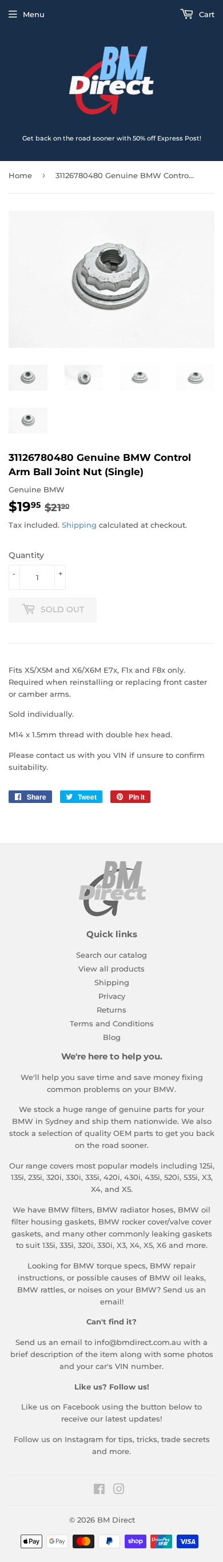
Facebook (81, 1406)
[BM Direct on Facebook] (99, 1490)
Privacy (111, 996)
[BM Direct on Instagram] (119, 1490)
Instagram (84, 1439)
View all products (111, 968)
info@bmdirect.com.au (137, 1342)
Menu (34, 14)
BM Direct (116, 1519)
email (111, 1301)
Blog (112, 1037)
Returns (111, 1009)
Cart (205, 14)
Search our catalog (111, 954)
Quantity (26, 555)
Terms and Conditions (112, 1023)
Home (20, 175)
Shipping (79, 524)
